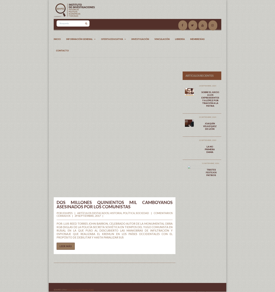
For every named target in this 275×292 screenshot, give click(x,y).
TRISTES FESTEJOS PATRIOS (211, 172)
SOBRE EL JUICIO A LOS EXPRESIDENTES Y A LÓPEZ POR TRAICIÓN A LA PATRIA (210, 99)
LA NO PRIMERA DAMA (210, 149)
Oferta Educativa (112, 39)
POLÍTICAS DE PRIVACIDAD (80, 289)
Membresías (197, 39)
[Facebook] (182, 25)
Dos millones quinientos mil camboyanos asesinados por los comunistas (115, 204)
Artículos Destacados (93, 213)
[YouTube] (202, 25)
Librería (180, 39)
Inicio (57, 39)
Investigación (140, 39)
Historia (116, 213)
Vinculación (162, 39)
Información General (79, 39)
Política (129, 213)
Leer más (66, 246)
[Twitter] (192, 25)
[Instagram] (212, 25)
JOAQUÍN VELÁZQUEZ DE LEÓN (210, 126)
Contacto (62, 50)
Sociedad (142, 213)
